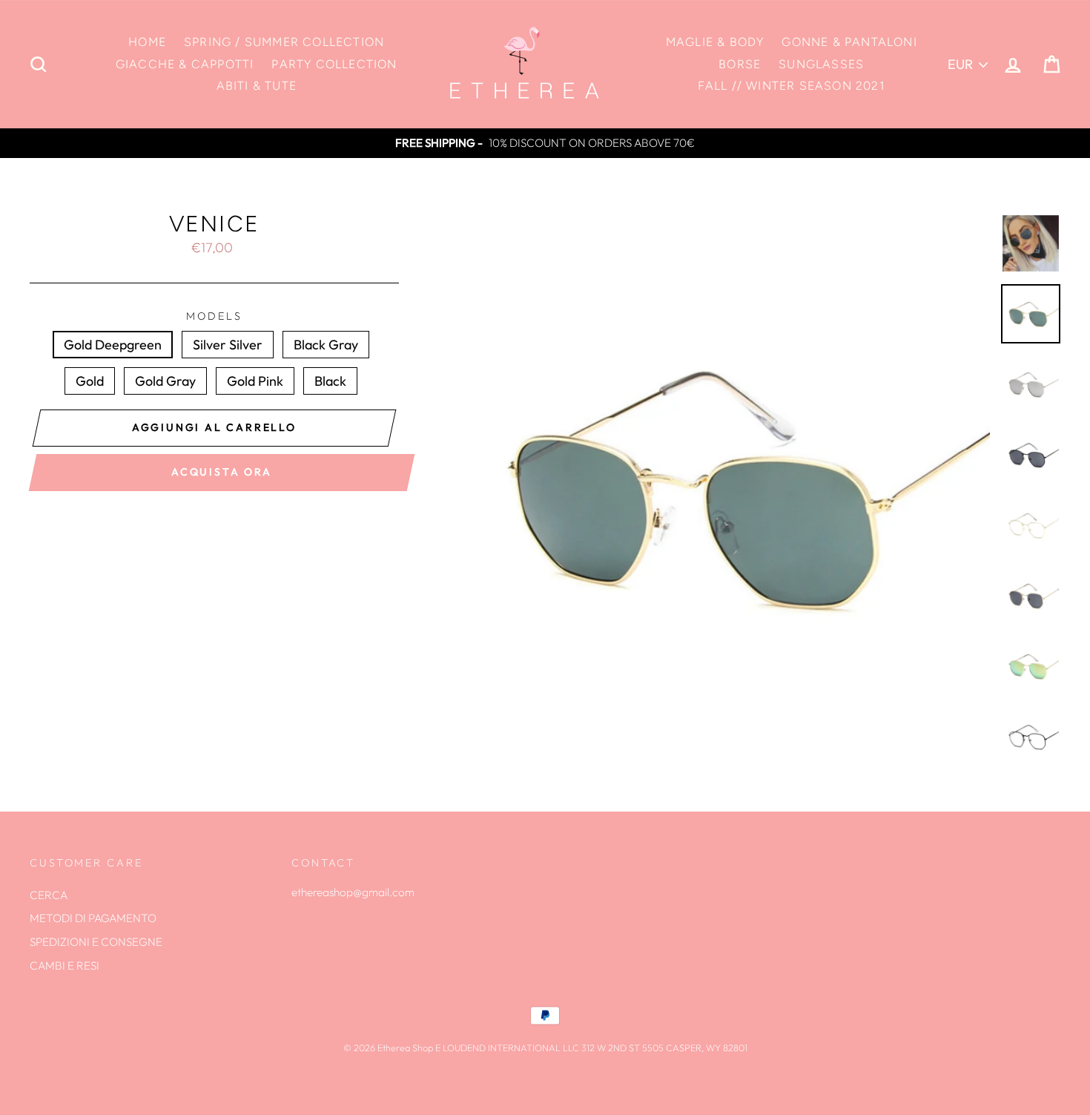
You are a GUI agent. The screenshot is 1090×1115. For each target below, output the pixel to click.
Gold (90, 380)
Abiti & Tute (257, 86)
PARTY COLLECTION (334, 64)
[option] (545, 143)
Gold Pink (255, 380)
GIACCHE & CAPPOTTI (185, 64)
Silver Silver (227, 344)
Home (147, 42)
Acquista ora (221, 471)
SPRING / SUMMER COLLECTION (284, 42)
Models (214, 316)
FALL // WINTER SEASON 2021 (791, 86)
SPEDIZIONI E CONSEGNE (96, 942)
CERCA (48, 895)
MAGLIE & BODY (715, 42)
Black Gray (326, 344)
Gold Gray (165, 380)
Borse (740, 64)
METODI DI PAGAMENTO (93, 918)
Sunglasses (821, 64)
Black (330, 380)
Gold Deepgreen (113, 344)
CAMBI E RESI (64, 965)
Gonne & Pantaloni (849, 42)
